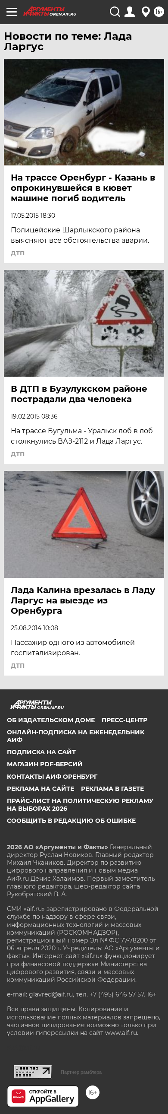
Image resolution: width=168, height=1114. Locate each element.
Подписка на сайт (41, 752)
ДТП (18, 253)
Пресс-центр (124, 720)
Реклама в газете (112, 789)
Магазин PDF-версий (45, 764)
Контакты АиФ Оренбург (52, 777)
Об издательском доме (51, 720)
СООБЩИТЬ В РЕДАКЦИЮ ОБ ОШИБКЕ (71, 821)
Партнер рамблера (81, 1072)
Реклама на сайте (40, 789)
